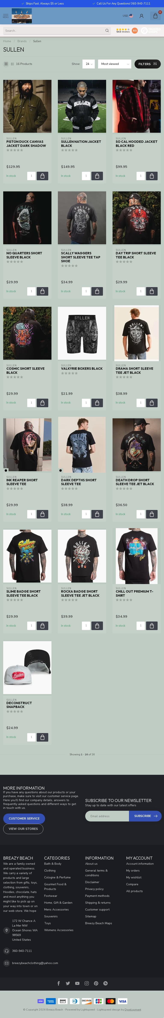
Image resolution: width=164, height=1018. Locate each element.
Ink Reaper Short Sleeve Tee (22, 482)
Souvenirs (51, 916)
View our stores (23, 829)
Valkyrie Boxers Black (82, 369)
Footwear (50, 896)
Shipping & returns (98, 903)
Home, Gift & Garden (58, 903)
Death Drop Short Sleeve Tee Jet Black (135, 482)
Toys (47, 923)
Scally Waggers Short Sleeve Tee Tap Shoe (80, 257)
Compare (132, 884)
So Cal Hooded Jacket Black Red (137, 144)
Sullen (37, 41)
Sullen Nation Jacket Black (81, 144)
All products (134, 891)
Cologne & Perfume (57, 877)
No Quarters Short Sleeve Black (24, 255)
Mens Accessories (56, 910)
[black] (6, 470)
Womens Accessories (58, 930)
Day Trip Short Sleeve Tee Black (136, 255)
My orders (133, 871)
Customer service (24, 819)
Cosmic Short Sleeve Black (25, 370)
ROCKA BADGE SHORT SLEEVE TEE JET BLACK (80, 593)
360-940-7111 (22, 951)
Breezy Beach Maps (98, 923)
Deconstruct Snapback (19, 705)
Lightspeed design (108, 1009)
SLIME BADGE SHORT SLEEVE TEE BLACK (23, 593)
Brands (22, 41)
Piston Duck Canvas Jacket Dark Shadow (26, 144)
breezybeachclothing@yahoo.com (35, 963)
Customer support (97, 910)
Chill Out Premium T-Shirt (134, 593)
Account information (140, 864)
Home (7, 41)
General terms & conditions (96, 873)
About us (91, 864)
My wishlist (133, 877)
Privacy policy (94, 889)
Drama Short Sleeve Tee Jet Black (134, 370)
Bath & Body (52, 864)
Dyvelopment (133, 1009)
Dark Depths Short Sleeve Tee (79, 482)
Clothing (50, 871)
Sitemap (90, 916)
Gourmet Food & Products (55, 886)
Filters (145, 64)
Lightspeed (88, 1009)
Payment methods (97, 896)
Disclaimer (92, 882)
